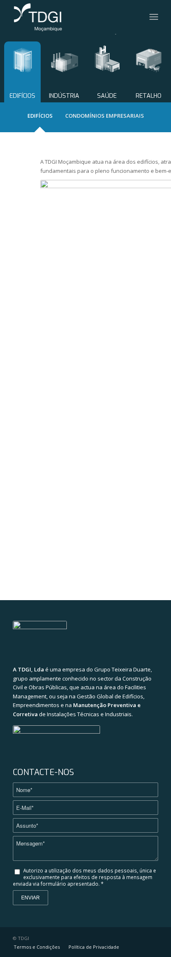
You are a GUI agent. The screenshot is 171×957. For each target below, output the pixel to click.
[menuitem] (37, 947)
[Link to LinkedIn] (152, 938)
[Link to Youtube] (139, 938)
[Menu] (153, 17)
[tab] (40, 118)
